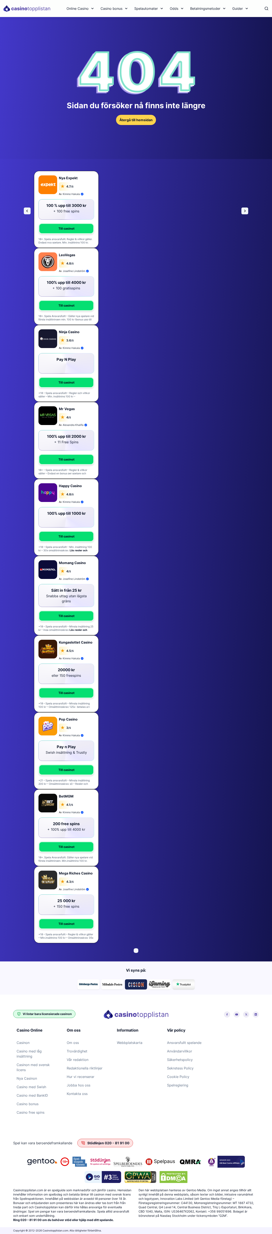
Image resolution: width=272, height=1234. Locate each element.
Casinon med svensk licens (33, 1067)
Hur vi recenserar (80, 1077)
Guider (237, 8)
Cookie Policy (178, 1077)
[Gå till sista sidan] (27, 211)
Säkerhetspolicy (180, 1060)
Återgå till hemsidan (136, 120)
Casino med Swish (31, 1087)
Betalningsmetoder (205, 8)
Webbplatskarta (129, 1043)
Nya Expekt (68, 178)
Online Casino (78, 8)
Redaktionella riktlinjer (84, 1068)
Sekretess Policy (180, 1068)
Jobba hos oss (78, 1085)
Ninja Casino (69, 332)
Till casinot (66, 228)
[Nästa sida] (244, 211)
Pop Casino (68, 719)
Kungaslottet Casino (75, 642)
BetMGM (66, 796)
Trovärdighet (77, 1051)
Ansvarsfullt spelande (184, 1043)
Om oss (73, 1043)
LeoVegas (67, 255)
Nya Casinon (27, 1078)
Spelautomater (146, 8)
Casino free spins (30, 1112)
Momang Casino (72, 563)
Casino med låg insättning (29, 1053)
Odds (174, 8)
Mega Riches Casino (76, 873)
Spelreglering (177, 1085)
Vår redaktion (77, 1060)
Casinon (23, 1043)
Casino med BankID (32, 1095)
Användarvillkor (179, 1051)
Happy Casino (70, 486)
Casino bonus (111, 8)
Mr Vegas (67, 409)
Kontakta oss (77, 1094)
